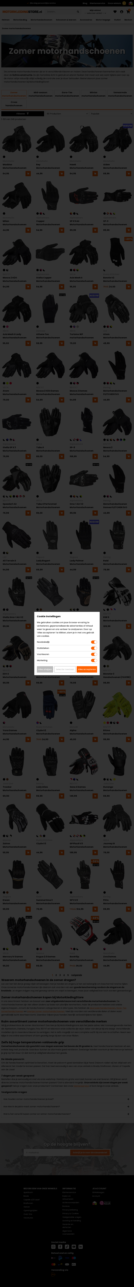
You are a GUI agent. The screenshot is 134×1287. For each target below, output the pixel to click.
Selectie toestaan (65, 669)
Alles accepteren (87, 669)
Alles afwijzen (45, 669)
